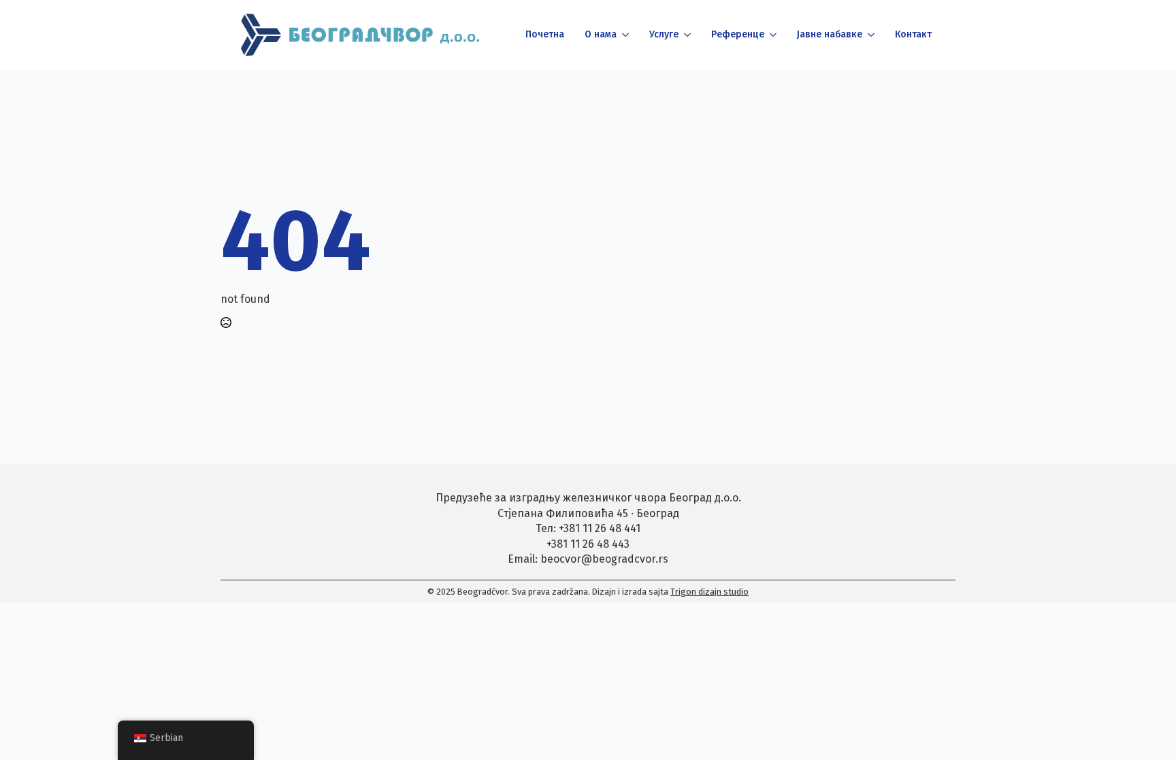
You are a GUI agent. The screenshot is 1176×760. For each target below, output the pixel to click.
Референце (737, 34)
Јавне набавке (829, 34)
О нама (601, 34)
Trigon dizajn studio (709, 591)
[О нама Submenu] (624, 35)
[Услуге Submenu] (686, 35)
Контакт (913, 34)
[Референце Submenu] (772, 35)
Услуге (664, 34)
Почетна (544, 34)
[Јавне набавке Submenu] (870, 35)
